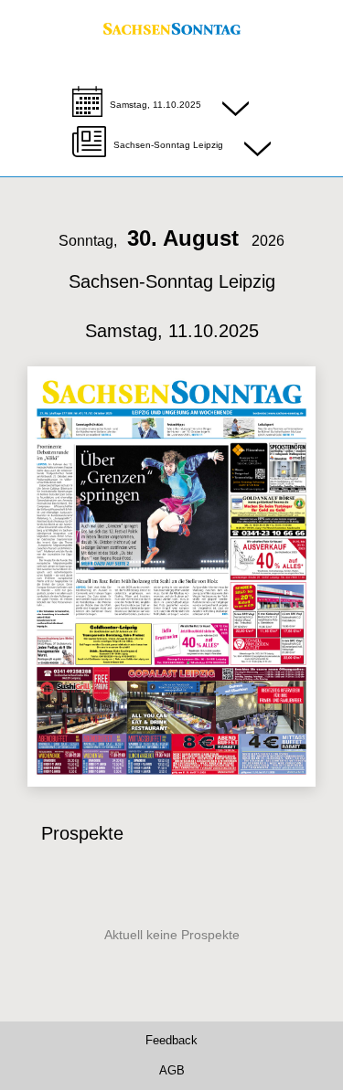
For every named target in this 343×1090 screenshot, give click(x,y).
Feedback (171, 1041)
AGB (172, 1071)
